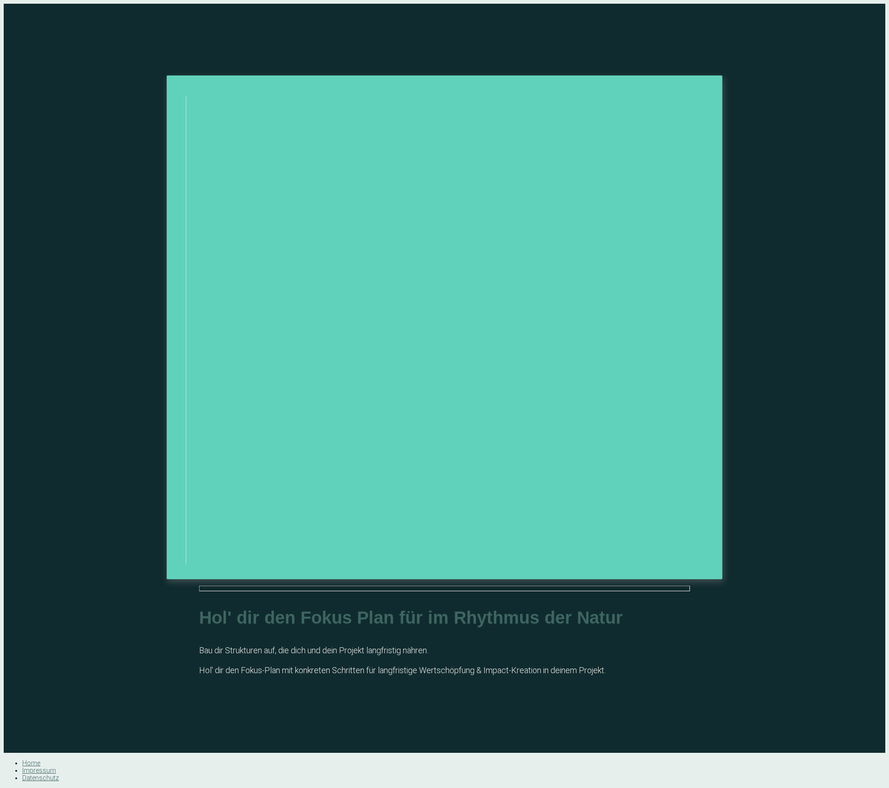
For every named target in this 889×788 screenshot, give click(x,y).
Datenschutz (40, 778)
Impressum (39, 770)
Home (31, 763)
